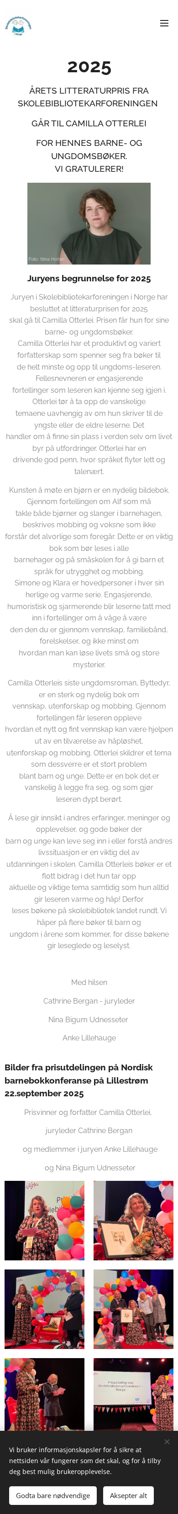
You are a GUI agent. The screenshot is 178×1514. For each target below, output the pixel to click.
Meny (164, 23)
